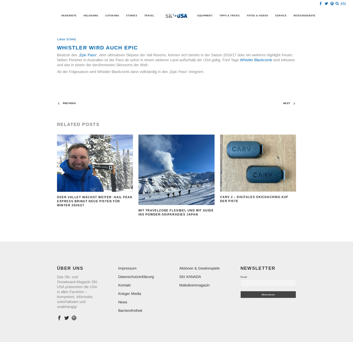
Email (243, 276)
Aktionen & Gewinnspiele (199, 268)
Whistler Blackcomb (256, 60)
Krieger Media (129, 294)
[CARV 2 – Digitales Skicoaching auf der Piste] (258, 163)
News (122, 302)
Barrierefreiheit (130, 311)
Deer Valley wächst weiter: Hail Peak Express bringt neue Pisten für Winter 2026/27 (95, 201)
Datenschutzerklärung (136, 277)
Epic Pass (88, 55)
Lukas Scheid (67, 39)
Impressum (127, 268)
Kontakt (124, 285)
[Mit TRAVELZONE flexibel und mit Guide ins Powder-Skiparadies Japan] (176, 170)
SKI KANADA (190, 277)
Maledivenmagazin (194, 285)
